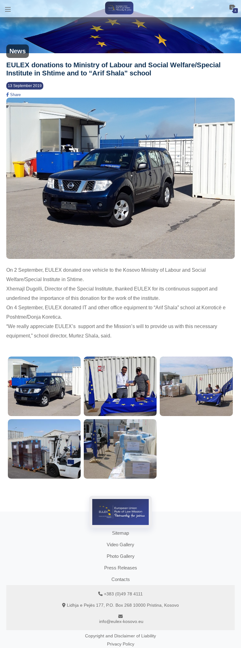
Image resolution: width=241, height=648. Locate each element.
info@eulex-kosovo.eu (121, 621)
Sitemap (120, 533)
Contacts (120, 579)
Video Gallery (120, 544)
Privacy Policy (120, 643)
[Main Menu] (8, 9)
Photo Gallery (121, 556)
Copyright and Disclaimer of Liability (120, 635)
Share (15, 94)
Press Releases (120, 567)
